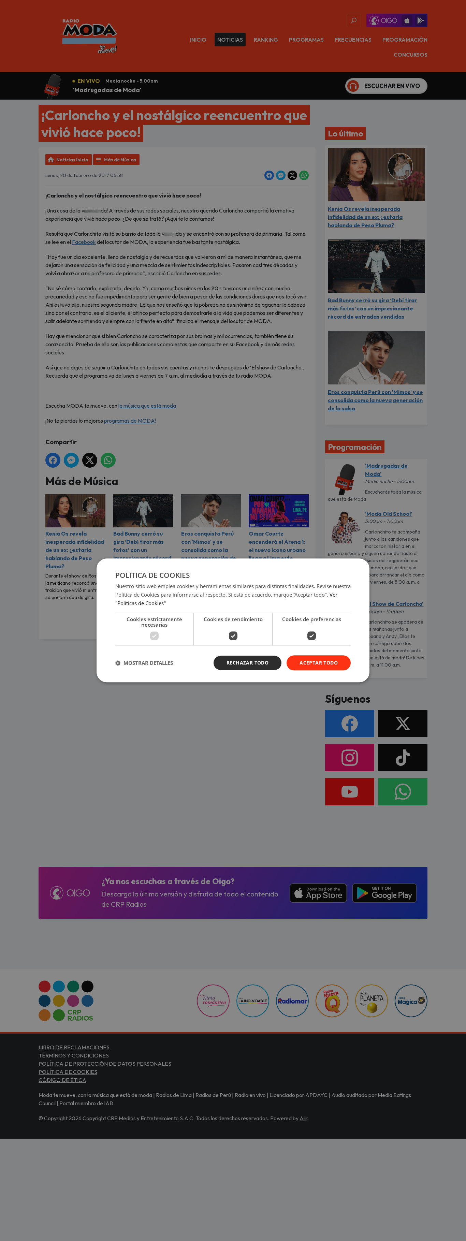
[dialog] (233, 620)
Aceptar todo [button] (319, 662)
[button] (144, 663)
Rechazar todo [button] (247, 662)
